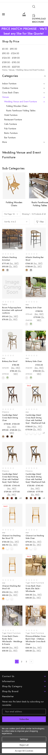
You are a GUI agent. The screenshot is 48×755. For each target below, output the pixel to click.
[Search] (33, 6)
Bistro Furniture (11, 133)
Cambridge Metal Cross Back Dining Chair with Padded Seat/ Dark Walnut (10, 478)
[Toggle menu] (3, 14)
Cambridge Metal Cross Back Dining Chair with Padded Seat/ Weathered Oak (35, 478)
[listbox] (19, 221)
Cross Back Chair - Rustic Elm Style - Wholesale (34, 588)
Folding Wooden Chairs (16, 106)
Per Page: (8, 214)
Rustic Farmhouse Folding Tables (20, 110)
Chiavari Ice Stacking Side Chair (35, 537)
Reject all (24, 744)
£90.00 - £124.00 (10, 53)
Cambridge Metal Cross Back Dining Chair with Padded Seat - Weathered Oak (35, 419)
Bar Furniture (10, 137)
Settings (24, 739)
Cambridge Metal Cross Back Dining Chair (10, 418)
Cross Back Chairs (10, 92)
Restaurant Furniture (13, 119)
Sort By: (7, 221)
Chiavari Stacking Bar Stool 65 (11, 587)
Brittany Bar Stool (9, 361)
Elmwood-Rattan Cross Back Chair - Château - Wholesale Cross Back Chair (36, 640)
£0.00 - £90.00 (9, 49)
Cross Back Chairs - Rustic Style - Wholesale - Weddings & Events (12, 640)
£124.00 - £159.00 (11, 58)
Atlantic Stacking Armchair (9, 258)
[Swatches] (3, 270)
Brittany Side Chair (34, 361)
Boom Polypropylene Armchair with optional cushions (12, 310)
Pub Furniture (10, 128)
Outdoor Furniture (10, 88)
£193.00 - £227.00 (11, 67)
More (4, 142)
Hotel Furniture (10, 115)
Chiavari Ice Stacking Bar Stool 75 (11, 537)
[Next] (31, 661)
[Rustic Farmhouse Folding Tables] (14, 185)
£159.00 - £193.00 (11, 62)
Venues (5, 97)
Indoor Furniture (9, 83)
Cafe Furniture (10, 124)
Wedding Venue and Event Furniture (20, 101)
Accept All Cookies (24, 750)
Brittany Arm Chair (34, 307)
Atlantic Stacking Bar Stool (35, 258)
